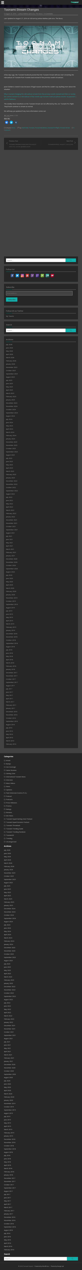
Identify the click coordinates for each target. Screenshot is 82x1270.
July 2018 (9, 650)
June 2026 (9, 348)
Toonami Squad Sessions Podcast (17, 822)
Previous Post (22, 144)
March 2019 (10, 624)
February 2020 (11, 591)
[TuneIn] (47, 274)
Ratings (8, 809)
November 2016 (11, 715)
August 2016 (10, 725)
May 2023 (9, 465)
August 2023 (10, 455)
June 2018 (9, 653)
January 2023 (10, 478)
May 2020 (9, 582)
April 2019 (9, 621)
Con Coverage (11, 767)
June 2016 (9, 731)
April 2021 (9, 546)
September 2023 (12, 452)
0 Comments (48, 14)
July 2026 (9, 344)
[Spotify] (42, 274)
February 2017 (11, 705)
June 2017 (9, 692)
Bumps (8, 764)
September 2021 (12, 530)
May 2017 (9, 695)
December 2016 (11, 712)
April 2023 (9, 468)
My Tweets (10, 316)
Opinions (9, 790)
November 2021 (11, 523)
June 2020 (9, 578)
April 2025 (9, 390)
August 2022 (10, 494)
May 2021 (9, 543)
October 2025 (11, 370)
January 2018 (10, 669)
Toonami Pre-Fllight (53, 128)
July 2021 (9, 536)
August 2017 (10, 686)
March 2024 (10, 432)
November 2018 (11, 637)
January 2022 (10, 517)
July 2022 (9, 497)
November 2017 (11, 676)
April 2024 (9, 429)
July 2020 (9, 575)
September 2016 (12, 721)
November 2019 (11, 598)
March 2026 (10, 357)
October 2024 (11, 409)
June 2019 (9, 614)
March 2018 (10, 663)
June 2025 (9, 383)
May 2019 (9, 617)
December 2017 (11, 673)
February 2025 (11, 396)
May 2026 (9, 351)
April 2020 (9, 585)
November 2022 (11, 484)
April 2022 (9, 507)
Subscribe (11, 300)
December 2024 (11, 403)
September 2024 (12, 413)
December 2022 (11, 481)
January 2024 (10, 439)
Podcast (9, 796)
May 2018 (9, 656)
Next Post (60, 142)
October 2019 (11, 601)
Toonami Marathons (41, 128)
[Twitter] (17, 274)
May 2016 (9, 734)
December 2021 (11, 520)
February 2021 (11, 552)
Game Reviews (11, 770)
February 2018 (11, 666)
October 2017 (11, 679)
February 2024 (11, 435)
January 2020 (10, 595)
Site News (9, 816)
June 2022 (9, 500)
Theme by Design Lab (57, 1266)
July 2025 (9, 380)
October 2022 (11, 487)
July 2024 (9, 419)
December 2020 (11, 559)
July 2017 (9, 689)
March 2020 (10, 588)
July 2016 (9, 728)
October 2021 (11, 526)
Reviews (9, 812)
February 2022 (11, 513)
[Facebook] (12, 274)
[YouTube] (27, 274)
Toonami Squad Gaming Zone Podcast (19, 819)
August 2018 (10, 647)
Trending (9, 838)
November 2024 (11, 406)
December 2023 (11, 442)
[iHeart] (52, 274)
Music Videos (10, 783)
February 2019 (11, 627)
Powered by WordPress (42, 1266)
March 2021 (10, 549)
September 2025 (12, 374)
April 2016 (9, 738)
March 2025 (10, 393)
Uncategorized (11, 842)
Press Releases (11, 803)
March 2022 (10, 510)
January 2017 (10, 708)
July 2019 (9, 611)
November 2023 (11, 445)
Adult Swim (25, 128)
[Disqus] (41, 177)
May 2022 (9, 504)
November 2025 (11, 367)
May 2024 (9, 426)
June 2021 (9, 539)
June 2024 (9, 422)
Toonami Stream (65, 128)
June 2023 (9, 461)
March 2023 (10, 471)
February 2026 (11, 361)
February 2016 (11, 744)
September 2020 (12, 569)
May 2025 (9, 387)
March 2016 (10, 741)
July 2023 (9, 458)
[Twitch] (37, 274)
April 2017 (9, 699)
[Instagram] (22, 274)
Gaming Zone (10, 773)
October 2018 (11, 640)
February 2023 (11, 474)
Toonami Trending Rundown (16, 832)
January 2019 (10, 630)
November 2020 (11, 562)
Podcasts (9, 799)
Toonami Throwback (13, 825)
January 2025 (10, 400)
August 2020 (10, 572)
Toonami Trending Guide (14, 829)
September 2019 (12, 604)
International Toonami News (16, 777)
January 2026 (10, 364)
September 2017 (12, 682)
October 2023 (11, 448)
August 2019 (10, 608)
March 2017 (10, 702)
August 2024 (10, 416)
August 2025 (10, 377)
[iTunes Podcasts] (32, 274)
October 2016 (11, 718)
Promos (9, 806)
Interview (9, 780)
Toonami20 (10, 835)
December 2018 (11, 634)
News (13, 128)
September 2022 (12, 491)
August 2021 (10, 533)
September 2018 (12, 643)
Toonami (31, 128)
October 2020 (11, 565)
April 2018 (9, 660)
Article (8, 760)
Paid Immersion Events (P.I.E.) (16, 793)
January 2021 (10, 556)
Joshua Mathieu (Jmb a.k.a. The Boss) (30, 14)
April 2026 (9, 354)
